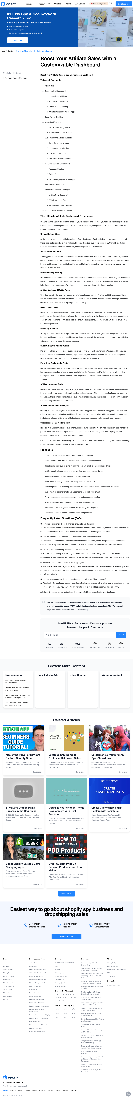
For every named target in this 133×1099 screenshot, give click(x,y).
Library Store (7, 979)
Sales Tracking (8, 969)
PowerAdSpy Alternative (37, 1031)
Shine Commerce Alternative (38, 1025)
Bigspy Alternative (35, 1021)
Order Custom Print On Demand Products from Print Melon (91, 969)
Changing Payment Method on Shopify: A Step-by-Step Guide (91, 982)
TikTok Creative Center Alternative (40, 973)
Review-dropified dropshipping (39, 1006)
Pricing (68, 3)
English (5, 1090)
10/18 (73, 1017)
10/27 (65, 1009)
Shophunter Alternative (36, 1003)
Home (3, 51)
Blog (56, 966)
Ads (4, 963)
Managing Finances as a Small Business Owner (91, 1015)
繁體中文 (21, 1090)
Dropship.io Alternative (36, 999)
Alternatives (33, 966)
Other (63, 1000)
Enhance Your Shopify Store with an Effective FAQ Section (92, 1004)
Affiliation (110, 973)
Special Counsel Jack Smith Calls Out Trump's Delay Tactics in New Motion (92, 976)
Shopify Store (7, 989)
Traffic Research (8, 986)
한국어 (28, 1090)
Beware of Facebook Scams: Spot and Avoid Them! (92, 1031)
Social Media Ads (60, 976)
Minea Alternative (35, 993)
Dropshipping (59, 973)
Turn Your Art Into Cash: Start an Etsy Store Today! (17, 689)
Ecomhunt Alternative (36, 976)
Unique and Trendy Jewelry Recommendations (15, 681)
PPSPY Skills (7, 996)
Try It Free (17, 40)
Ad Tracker (6, 966)
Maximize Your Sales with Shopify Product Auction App (92, 1009)
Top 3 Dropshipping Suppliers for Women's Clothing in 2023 (17, 696)
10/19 (65, 1017)
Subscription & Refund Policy (116, 969)
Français (65, 1090)
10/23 (73, 1013)
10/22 (57, 1017)
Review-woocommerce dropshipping (36, 1010)
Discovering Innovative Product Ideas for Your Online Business (91, 1047)
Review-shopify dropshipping (38, 1018)
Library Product (8, 973)
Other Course (59, 979)
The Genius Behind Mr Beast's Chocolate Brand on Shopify (91, 993)
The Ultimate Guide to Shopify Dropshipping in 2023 (16, 703)
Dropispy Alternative (35, 1028)
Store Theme (7, 993)
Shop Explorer (8, 983)
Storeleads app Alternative (38, 983)
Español (50, 1090)
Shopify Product (8, 976)
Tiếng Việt (73, 1090)
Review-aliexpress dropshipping (39, 1015)
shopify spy (33, 989)
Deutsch (57, 1090)
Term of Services (112, 966)
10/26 (73, 1009)
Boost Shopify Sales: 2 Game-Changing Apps (91, 998)
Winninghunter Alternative (37, 979)
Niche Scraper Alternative (37, 969)
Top (128, 1094)
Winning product (60, 986)
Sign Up (121, 634)
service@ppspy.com (113, 985)
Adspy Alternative (35, 996)
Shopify (10, 51)
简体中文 (13, 1090)
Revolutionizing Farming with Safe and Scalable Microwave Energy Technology (92, 1059)
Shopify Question (60, 983)
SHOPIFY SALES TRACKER (64, 963)
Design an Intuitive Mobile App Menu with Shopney (91, 1042)
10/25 (57, 1013)
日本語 (34, 1090)
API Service (80, 3)
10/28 (57, 1009)
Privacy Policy (111, 963)
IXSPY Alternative (35, 986)
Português (42, 1090)
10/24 (65, 1013)
